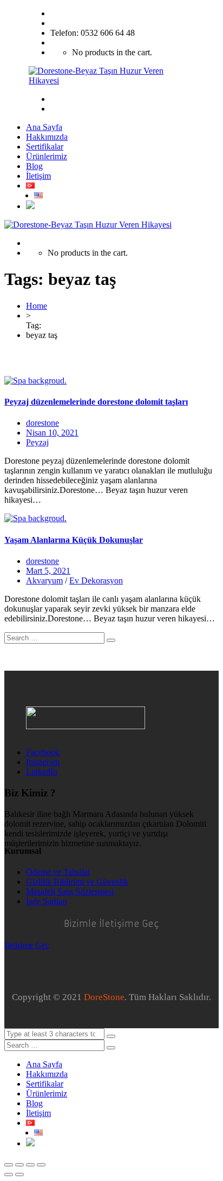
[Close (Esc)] (8, 1164)
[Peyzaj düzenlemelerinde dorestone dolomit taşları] (35, 380)
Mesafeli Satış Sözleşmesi (70, 891)
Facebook (43, 752)
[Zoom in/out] (41, 1164)
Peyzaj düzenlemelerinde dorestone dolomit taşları (96, 401)
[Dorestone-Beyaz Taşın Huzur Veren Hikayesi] (111, 80)
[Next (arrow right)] (19, 1174)
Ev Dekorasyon (96, 580)
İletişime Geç (26, 945)
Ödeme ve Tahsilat (58, 872)
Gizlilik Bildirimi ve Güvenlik (77, 881)
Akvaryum (44, 580)
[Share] (19, 1164)
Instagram (43, 762)
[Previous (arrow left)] (8, 1174)
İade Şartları (46, 901)
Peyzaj (37, 442)
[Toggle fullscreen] (30, 1164)
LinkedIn (41, 771)
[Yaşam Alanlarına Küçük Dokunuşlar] (35, 518)
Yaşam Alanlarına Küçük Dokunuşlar (73, 539)
